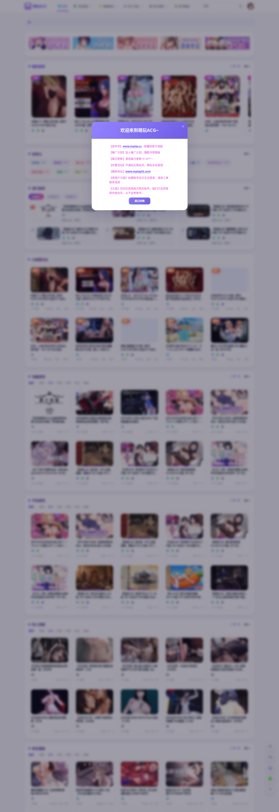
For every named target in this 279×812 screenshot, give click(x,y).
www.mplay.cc (132, 146)
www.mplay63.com (138, 171)
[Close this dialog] (183, 126)
